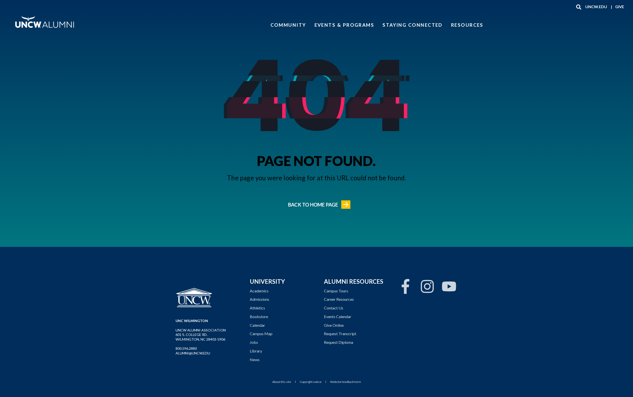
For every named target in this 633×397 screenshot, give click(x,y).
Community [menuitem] (288, 24)
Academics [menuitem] (259, 290)
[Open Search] (578, 6)
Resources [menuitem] (467, 24)
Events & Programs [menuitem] (344, 24)
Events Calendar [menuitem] (337, 316)
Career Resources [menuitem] (339, 299)
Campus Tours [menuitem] (336, 290)
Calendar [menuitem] (257, 325)
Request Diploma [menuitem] (338, 342)
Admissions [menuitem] (259, 299)
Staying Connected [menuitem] (413, 24)
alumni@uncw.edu (193, 353)
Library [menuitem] (256, 351)
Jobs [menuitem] (254, 342)
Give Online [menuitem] (334, 325)
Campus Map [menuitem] (261, 333)
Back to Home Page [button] (313, 205)
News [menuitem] (255, 359)
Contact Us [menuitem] (333, 307)
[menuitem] (596, 7)
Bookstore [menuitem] (259, 316)
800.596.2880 (186, 348)
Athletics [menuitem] (257, 307)
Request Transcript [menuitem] (340, 333)
